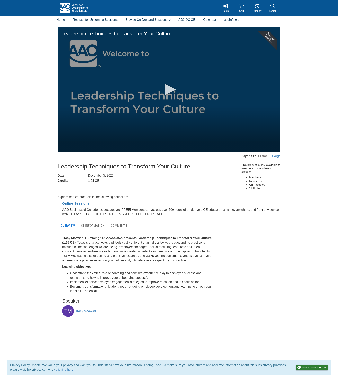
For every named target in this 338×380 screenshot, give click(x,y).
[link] (226, 8)
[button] (241, 8)
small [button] (265, 156)
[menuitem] (61, 20)
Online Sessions (76, 203)
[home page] (95, 8)
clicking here (64, 369)
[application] (169, 89)
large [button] (276, 156)
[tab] (68, 225)
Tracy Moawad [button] (86, 311)
